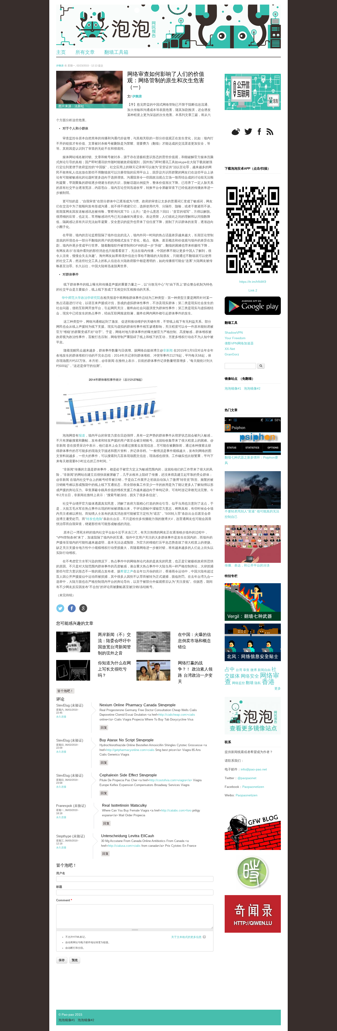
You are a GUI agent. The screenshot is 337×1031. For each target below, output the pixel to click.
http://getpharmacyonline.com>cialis (130, 750)
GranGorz (232, 354)
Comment (64, 900)
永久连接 (61, 716)
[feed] (270, 131)
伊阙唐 (60, 65)
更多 (277, 688)
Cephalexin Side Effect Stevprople (128, 775)
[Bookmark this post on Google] (83, 608)
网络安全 (250, 676)
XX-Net (230, 349)
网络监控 (238, 683)
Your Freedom (235, 338)
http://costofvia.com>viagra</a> (170, 780)
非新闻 (168, 350)
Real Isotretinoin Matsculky (124, 805)
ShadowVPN (234, 332)
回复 (104, 727)
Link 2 (253, 290)
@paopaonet (247, 778)
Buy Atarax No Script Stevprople (126, 740)
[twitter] (248, 131)
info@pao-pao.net (254, 769)
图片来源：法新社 (71, 106)
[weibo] (235, 131)
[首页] (168, 26)
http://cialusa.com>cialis (124, 845)
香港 (268, 681)
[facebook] (259, 131)
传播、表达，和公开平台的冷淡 (247, 565)
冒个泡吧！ (65, 691)
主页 (61, 52)
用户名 (60, 873)
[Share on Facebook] (72, 608)
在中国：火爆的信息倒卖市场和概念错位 (194, 640)
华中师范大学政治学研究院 (81, 298)
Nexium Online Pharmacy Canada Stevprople (137, 705)
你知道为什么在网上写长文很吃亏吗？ (114, 669)
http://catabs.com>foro (176, 810)
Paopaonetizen (253, 787)
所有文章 (85, 52)
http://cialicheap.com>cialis (177, 714)
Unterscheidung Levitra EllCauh (127, 836)
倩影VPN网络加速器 (239, 343)
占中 (230, 669)
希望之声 (126, 571)
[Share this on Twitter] (60, 608)
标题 (59, 886)
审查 (246, 670)
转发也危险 (94, 519)
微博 (253, 670)
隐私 (257, 683)
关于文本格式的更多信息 (186, 937)
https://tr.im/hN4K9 (252, 281)
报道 (82, 435)
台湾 (239, 670)
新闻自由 (264, 670)
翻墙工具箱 (116, 52)
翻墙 (250, 683)
